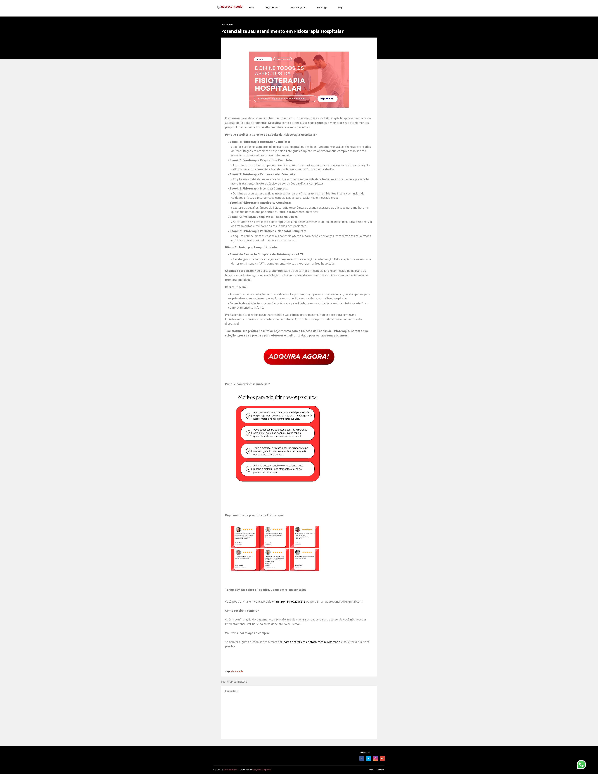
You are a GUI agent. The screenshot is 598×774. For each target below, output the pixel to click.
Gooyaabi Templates (261, 769)
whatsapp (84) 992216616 (288, 601)
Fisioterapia (237, 671)
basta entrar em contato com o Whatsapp (311, 642)
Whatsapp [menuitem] (322, 7)
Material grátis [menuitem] (298, 7)
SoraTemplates (230, 769)
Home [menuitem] (252, 7)
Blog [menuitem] (339, 7)
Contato (380, 769)
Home (370, 769)
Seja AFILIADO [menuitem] (273, 7)
